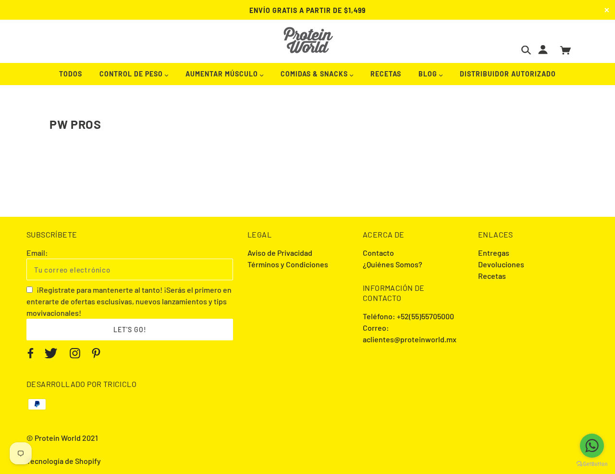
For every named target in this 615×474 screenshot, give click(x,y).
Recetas (492, 275)
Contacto (378, 252)
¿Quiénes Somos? (392, 264)
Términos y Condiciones (287, 264)
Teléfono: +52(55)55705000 (408, 316)
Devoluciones (501, 264)
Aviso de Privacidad (279, 252)
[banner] (308, 40)
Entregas (493, 252)
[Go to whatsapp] (592, 446)
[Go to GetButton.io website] (592, 464)
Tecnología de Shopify (63, 460)
